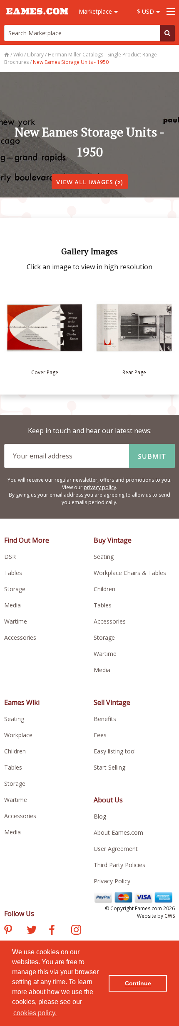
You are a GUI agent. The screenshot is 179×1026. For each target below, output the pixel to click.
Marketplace (96, 11)
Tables (13, 573)
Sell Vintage (112, 702)
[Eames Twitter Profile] (32, 931)
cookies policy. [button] (35, 1012)
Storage (14, 589)
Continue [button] (138, 983)
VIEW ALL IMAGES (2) (89, 181)
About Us (108, 799)
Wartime (15, 621)
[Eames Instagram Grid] (76, 931)
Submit (152, 456)
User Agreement (116, 849)
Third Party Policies (119, 865)
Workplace (18, 735)
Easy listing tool (115, 751)
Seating (104, 557)
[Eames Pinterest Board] (8, 931)
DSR (10, 557)
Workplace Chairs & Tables (130, 573)
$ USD (146, 11)
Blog (100, 816)
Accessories (20, 637)
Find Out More (26, 540)
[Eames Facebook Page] (52, 931)
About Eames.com (118, 832)
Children (104, 589)
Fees (100, 735)
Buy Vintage (113, 540)
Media (12, 605)
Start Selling (109, 767)
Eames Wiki (22, 702)
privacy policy (100, 487)
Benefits (105, 719)
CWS (169, 915)
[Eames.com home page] (37, 18)
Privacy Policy (112, 881)
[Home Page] (7, 54)
